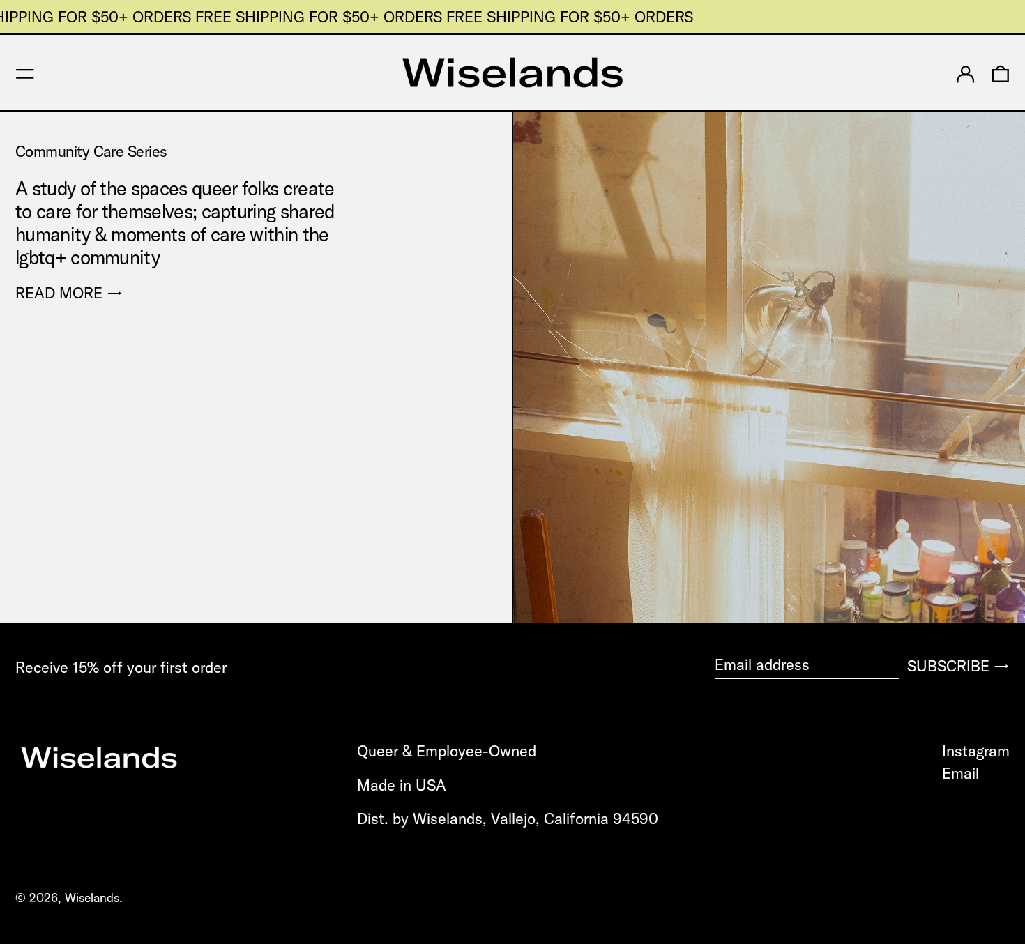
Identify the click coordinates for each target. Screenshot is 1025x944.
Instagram (976, 751)
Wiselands (92, 898)
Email (960, 773)
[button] (1000, 73)
